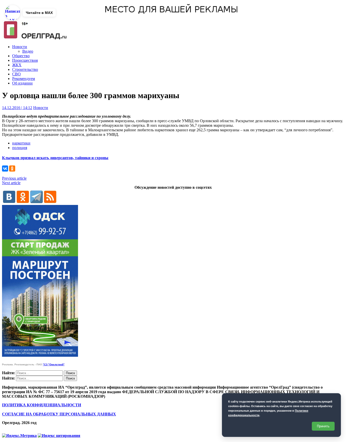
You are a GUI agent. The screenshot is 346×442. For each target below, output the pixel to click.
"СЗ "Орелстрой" (54, 364)
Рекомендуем (23, 78)
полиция (19, 147)
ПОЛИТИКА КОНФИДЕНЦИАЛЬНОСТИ (41, 405)
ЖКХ (17, 65)
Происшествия (25, 60)
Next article (11, 183)
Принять (323, 426)
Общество (21, 56)
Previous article (14, 178)
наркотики (21, 143)
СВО (16, 74)
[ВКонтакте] (5, 168)
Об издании (22, 83)
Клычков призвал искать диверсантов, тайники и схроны (55, 158)
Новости (19, 47)
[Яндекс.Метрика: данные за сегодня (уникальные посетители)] (19, 435)
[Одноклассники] (12, 168)
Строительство (25, 69)
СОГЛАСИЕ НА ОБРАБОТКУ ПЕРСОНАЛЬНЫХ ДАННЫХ (59, 414)
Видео (27, 51)
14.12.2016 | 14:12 (17, 108)
